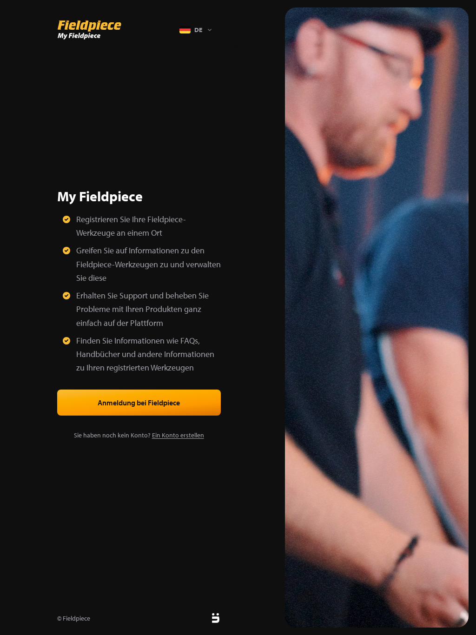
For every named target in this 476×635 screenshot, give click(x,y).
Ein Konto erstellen (178, 435)
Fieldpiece (76, 618)
